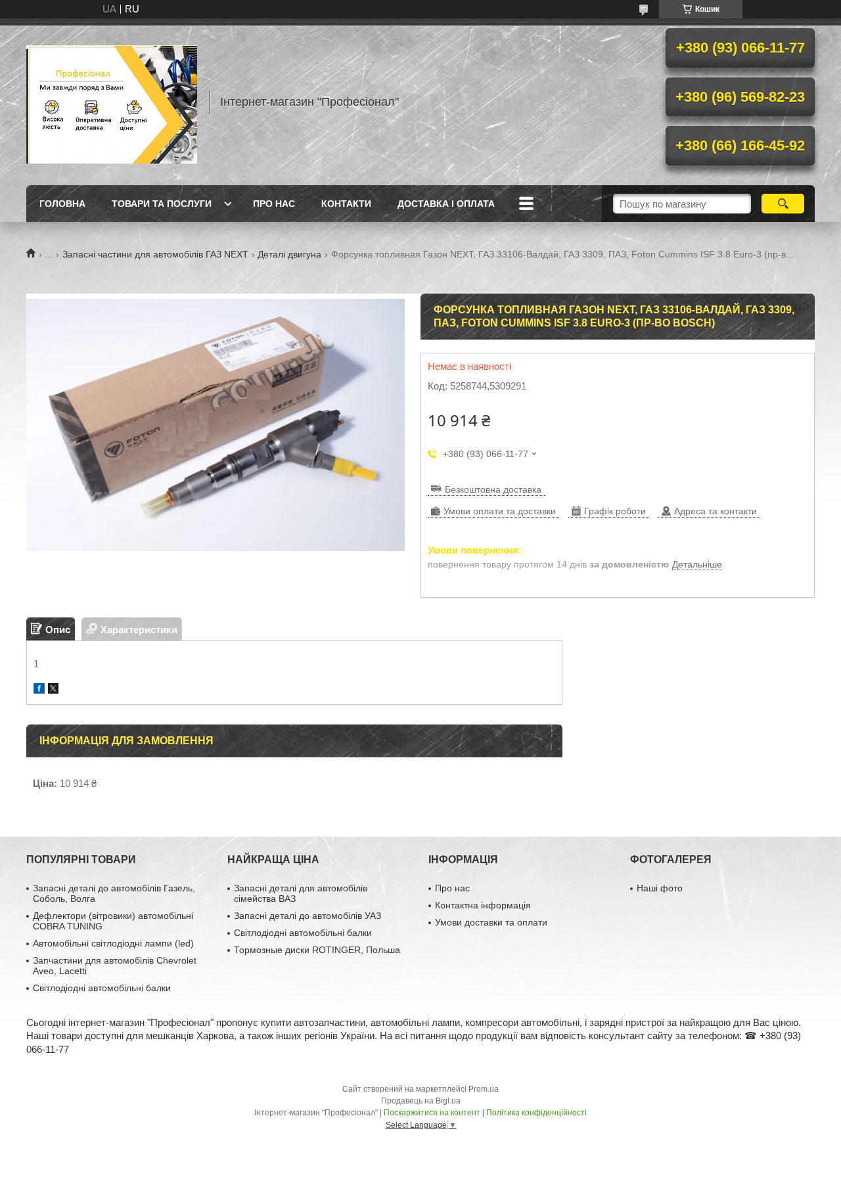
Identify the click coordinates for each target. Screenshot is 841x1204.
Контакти (346, 203)
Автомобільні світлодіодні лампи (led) (113, 943)
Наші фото (660, 888)
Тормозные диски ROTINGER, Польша (317, 950)
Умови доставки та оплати (491, 922)
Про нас (274, 203)
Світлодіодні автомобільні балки (102, 988)
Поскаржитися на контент (432, 1112)
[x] (53, 690)
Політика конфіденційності (536, 1112)
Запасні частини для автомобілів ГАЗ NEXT (155, 254)
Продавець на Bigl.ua (421, 1100)
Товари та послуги (162, 203)
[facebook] (39, 690)
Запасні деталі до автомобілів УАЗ (307, 915)
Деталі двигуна (289, 254)
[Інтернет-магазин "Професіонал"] (111, 102)
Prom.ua (483, 1089)
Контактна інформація (483, 905)
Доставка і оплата (446, 203)
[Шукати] (782, 203)
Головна (62, 203)
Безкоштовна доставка (493, 489)
